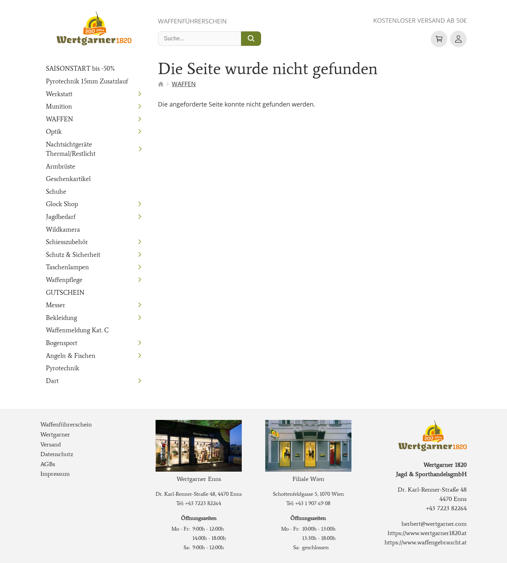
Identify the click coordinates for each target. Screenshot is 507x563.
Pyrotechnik (62, 368)
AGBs (47, 464)
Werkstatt (59, 94)
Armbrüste (60, 166)
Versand (50, 444)
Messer (55, 305)
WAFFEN (59, 119)
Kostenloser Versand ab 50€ (420, 20)
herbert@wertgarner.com (434, 523)
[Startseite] (160, 84)
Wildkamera (63, 229)
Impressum (55, 473)
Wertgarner (55, 434)
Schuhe (56, 191)
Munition (59, 106)
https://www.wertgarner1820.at (427, 533)
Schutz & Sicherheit (73, 255)
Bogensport (61, 343)
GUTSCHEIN (65, 292)
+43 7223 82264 (203, 503)
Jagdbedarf (61, 217)
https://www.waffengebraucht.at (426, 542)
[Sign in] (458, 39)
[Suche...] (251, 38)
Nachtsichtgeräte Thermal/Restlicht (71, 149)
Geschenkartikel (68, 179)
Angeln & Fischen (71, 356)
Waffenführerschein (192, 21)
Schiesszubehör (67, 242)
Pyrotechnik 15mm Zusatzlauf (87, 81)
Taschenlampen (67, 267)
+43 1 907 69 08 (312, 503)
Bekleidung (61, 318)
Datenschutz (56, 454)
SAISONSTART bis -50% (80, 68)
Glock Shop (62, 204)
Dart (52, 381)
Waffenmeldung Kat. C (77, 330)
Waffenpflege (64, 280)
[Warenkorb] (439, 39)
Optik (54, 131)
